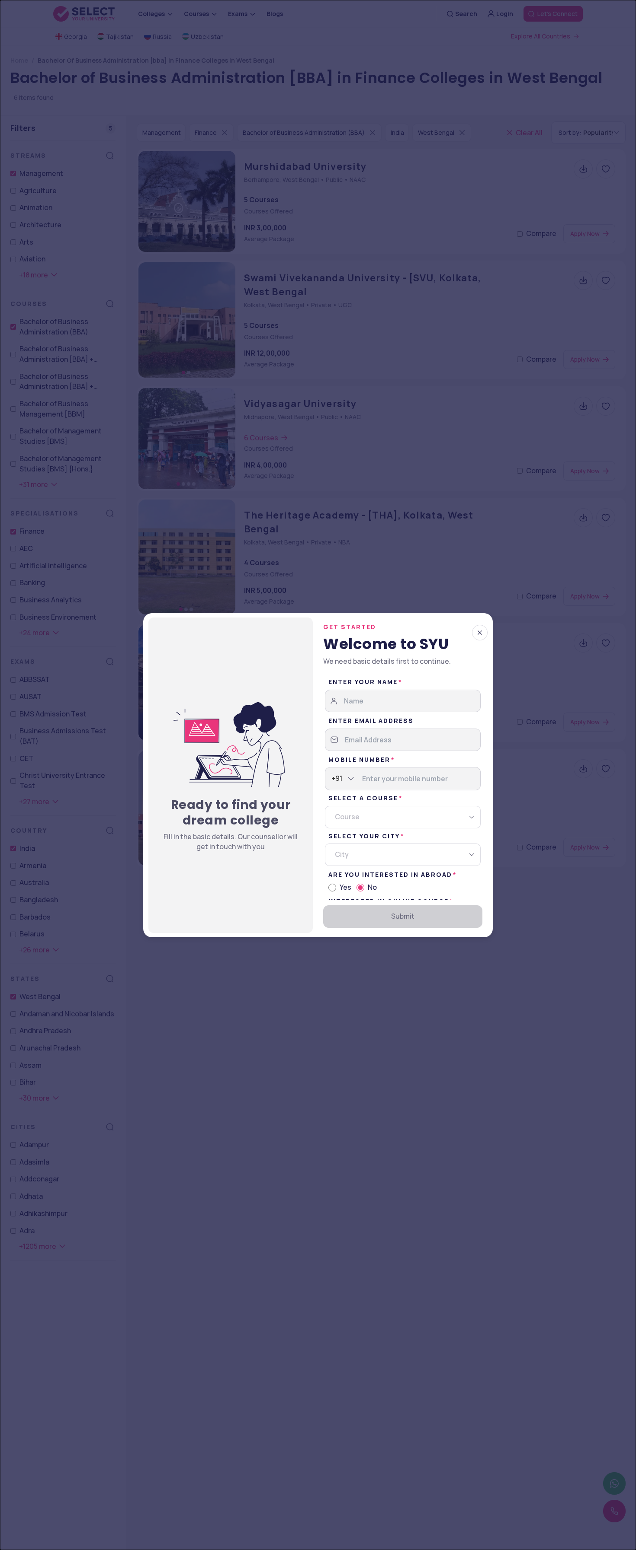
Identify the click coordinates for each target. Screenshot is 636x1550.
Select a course (363, 798)
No (372, 887)
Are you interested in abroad (390, 874)
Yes (345, 887)
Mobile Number (359, 759)
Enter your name (363, 682)
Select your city (364, 836)
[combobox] (331, 778)
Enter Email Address (371, 720)
